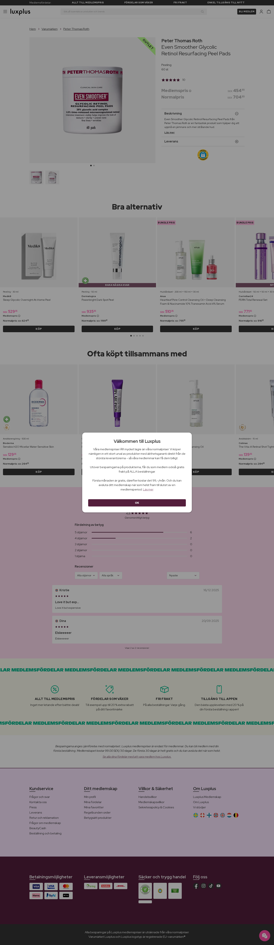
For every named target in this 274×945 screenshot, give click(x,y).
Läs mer (148, 489)
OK (137, 502)
